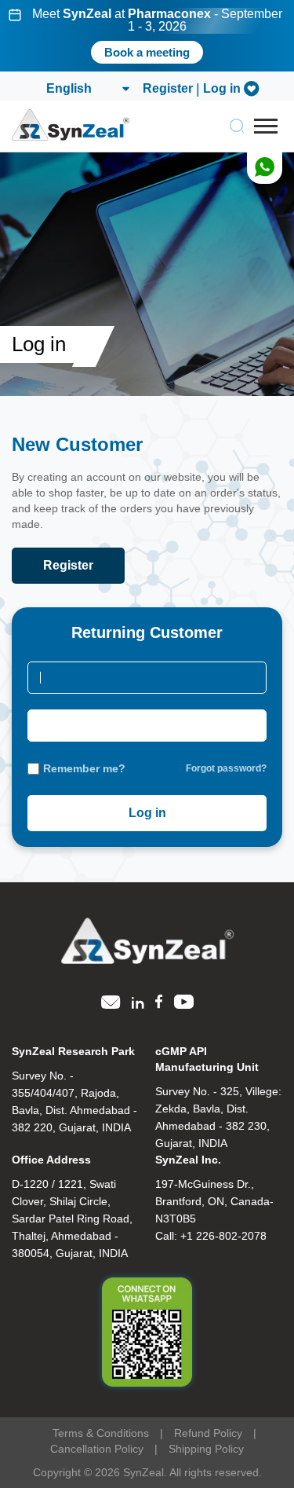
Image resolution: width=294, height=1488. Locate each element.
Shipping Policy (206, 1448)
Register (168, 88)
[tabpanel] (147, 36)
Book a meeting (147, 52)
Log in (222, 88)
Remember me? (84, 768)
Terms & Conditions (101, 1433)
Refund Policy (208, 1433)
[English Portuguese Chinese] (87, 89)
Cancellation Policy (96, 1448)
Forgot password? (226, 768)
